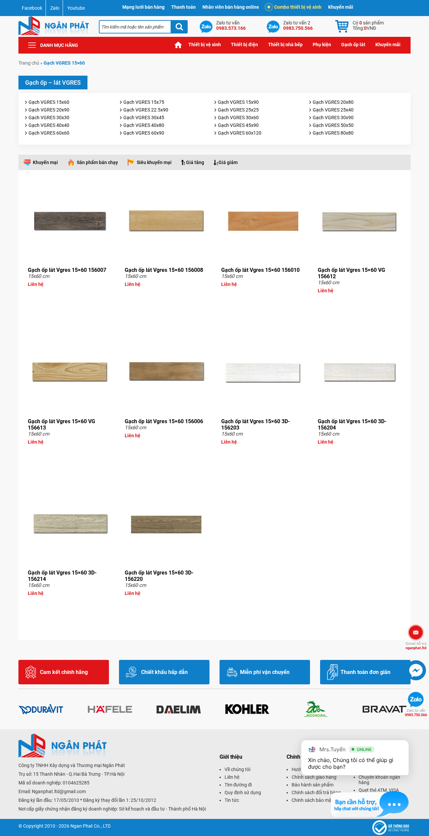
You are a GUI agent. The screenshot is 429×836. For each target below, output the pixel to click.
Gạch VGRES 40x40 (48, 125)
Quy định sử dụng (243, 792)
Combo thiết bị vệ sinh (297, 7)
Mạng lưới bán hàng (143, 7)
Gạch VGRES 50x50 (333, 125)
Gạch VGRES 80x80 (333, 133)
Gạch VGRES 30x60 (238, 117)
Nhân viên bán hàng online (230, 7)
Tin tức (232, 800)
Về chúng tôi (237, 769)
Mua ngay (69, 296)
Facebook (32, 8)
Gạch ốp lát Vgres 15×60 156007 (67, 270)
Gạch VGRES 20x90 (48, 109)
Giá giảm (228, 162)
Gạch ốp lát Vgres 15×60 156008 (164, 270)
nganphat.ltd (416, 645)
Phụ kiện (322, 44)
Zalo (54, 8)
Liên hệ (232, 777)
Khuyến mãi (340, 7)
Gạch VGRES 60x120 (239, 133)
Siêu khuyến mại (154, 162)
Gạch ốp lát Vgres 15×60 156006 (164, 421)
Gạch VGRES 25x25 (238, 109)
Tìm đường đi (238, 784)
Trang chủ (178, 45)
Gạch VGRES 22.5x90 (145, 109)
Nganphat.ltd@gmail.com (59, 791)
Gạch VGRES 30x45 (143, 117)
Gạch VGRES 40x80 (143, 125)
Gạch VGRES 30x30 (48, 117)
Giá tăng (195, 162)
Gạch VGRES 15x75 (143, 102)
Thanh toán (183, 7)
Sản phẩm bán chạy (97, 162)
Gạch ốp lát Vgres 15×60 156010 (260, 270)
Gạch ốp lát (353, 44)
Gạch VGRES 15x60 (48, 102)
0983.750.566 (416, 712)
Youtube (76, 8)
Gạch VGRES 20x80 (333, 102)
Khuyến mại (45, 162)
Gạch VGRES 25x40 (333, 109)
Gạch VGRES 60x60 (48, 133)
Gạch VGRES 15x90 (238, 102)
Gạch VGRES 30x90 (333, 117)
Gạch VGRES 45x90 (238, 125)
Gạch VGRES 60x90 (143, 133)
